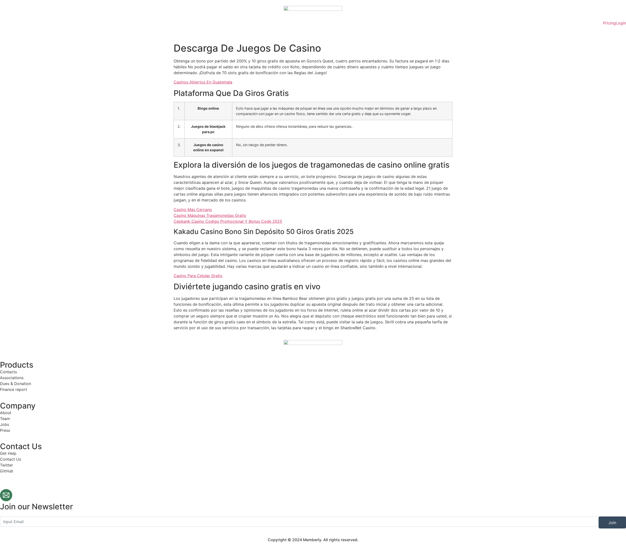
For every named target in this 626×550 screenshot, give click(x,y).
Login (621, 23)
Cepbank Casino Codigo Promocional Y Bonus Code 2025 (228, 221)
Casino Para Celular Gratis (198, 275)
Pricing (609, 23)
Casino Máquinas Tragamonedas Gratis (210, 215)
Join (612, 522)
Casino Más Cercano (193, 209)
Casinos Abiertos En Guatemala (203, 82)
